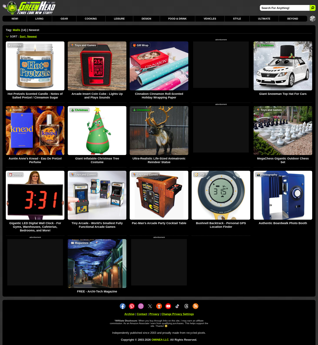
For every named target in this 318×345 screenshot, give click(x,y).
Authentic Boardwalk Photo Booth (283, 223)
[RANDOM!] (313, 19)
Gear (64, 18)
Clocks (15, 174)
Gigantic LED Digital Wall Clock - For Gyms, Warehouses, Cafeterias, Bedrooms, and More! (35, 226)
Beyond (292, 18)
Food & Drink (177, 18)
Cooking (91, 18)
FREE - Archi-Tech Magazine (97, 291)
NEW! (15, 18)
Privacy (154, 314)
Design (146, 18)
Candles (15, 45)
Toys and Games (83, 45)
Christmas (265, 45)
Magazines (79, 243)
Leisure (119, 18)
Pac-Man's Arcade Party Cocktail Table (159, 223)
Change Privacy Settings (177, 314)
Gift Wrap (140, 45)
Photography (267, 174)
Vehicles (210, 18)
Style (237, 18)
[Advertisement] (221, 64)
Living (39, 18)
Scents (15, 110)
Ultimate (264, 18)
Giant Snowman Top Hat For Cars (283, 93)
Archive (129, 314)
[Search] (313, 8)
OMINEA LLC (160, 339)
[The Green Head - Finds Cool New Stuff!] (29, 8)
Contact (142, 314)
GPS (199, 174)
